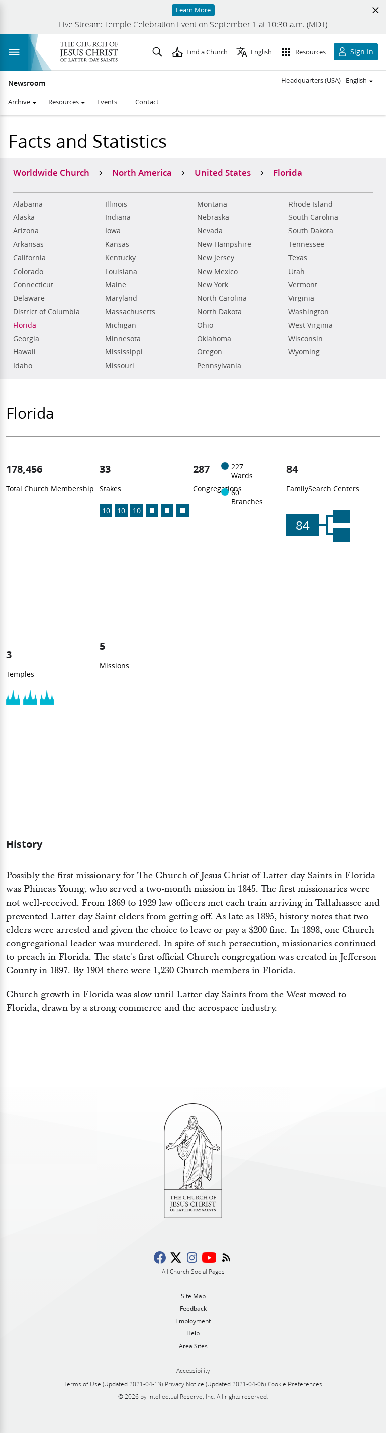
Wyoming (304, 352)
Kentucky (120, 258)
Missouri (119, 366)
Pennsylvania (219, 366)
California (29, 258)
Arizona (26, 231)
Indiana (118, 217)
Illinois (116, 204)
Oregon (209, 352)
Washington (308, 312)
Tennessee (306, 244)
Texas (297, 258)
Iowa (113, 231)
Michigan (120, 325)
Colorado (28, 271)
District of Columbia (46, 312)
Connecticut (33, 285)
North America (142, 172)
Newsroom (26, 83)
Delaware (29, 298)
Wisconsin (305, 339)
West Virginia (310, 325)
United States (223, 172)
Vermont (302, 285)
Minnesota (123, 339)
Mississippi (124, 352)
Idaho (22, 366)
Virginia (301, 298)
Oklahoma (214, 339)
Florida (24, 325)
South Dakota (310, 231)
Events (107, 101)
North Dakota (219, 312)
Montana (212, 204)
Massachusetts (130, 312)
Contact (147, 101)
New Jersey (215, 258)
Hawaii (24, 352)
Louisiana (121, 271)
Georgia (26, 339)
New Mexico (217, 271)
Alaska (24, 217)
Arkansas (28, 244)
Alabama (28, 204)
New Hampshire (224, 244)
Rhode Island (310, 204)
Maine (115, 285)
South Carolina (313, 217)
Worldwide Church (51, 172)
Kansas (117, 244)
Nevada (210, 231)
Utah (296, 271)
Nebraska (213, 217)
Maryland (121, 298)
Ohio (205, 325)
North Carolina (222, 298)
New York (212, 285)
